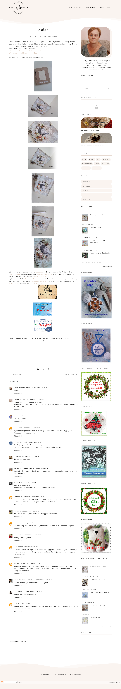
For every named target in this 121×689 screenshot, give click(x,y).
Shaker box (86, 168)
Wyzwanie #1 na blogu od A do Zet (23, 53)
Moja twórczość (18, 686)
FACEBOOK (47, 674)
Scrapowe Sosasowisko (23, 580)
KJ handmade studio (89, 237)
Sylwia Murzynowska (22, 387)
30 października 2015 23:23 (25, 604)
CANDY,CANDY (86, 114)
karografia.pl (113, 686)
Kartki (97, 163)
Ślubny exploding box (98, 567)
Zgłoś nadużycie (88, 632)
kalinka (17, 456)
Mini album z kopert (97, 605)
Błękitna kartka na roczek (99, 592)
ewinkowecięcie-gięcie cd (91, 263)
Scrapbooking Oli (88, 212)
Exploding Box (87, 163)
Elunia (16, 416)
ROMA (16, 547)
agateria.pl (38, 283)
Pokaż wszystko (107, 266)
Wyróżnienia (91, 7)
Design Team (105, 7)
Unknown (17, 428)
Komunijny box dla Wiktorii (100, 215)
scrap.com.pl (14, 283)
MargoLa (17, 563)
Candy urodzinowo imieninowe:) (93, 146)
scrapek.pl (86, 615)
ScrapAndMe (86, 564)
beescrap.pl (40, 272)
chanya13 (17, 535)
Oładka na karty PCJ (97, 579)
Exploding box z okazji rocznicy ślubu (98, 241)
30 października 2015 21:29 (32, 592)
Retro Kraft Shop (88, 602)
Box (98, 159)
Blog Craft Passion (89, 589)
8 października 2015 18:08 (38, 468)
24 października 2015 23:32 (28, 547)
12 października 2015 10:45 (29, 511)
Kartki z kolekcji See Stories (100, 253)
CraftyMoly (87, 181)
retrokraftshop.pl (39, 276)
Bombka (91, 159)
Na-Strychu (87, 186)
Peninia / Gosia (19, 399)
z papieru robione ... (89, 250)
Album (84, 159)
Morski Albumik (95, 227)
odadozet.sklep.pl (30, 279)
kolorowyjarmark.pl (44, 274)
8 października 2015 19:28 (32, 482)
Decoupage (106, 159)
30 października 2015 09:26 (42, 580)
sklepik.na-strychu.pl (40, 281)
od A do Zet (18, 442)
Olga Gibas (18, 592)
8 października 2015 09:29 (29, 456)
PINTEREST (77, 674)
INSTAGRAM (62, 674)
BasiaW (16, 511)
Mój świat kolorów (21, 468)
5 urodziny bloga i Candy (90, 130)
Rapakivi (86, 190)
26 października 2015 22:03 (31, 563)
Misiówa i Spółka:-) (21, 523)
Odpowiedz (18, 393)
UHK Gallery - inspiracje (91, 576)
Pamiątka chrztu (96, 618)
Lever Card (105, 163)
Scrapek (85, 195)
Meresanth (18, 482)
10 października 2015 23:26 (35, 497)
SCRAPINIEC (86, 199)
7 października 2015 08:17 (30, 428)
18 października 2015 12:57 (31, 535)
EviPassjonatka (87, 224)
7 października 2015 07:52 (28, 416)
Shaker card (97, 168)
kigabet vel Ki (19, 497)
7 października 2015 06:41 (40, 387)
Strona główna (76, 7)
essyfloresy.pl (14, 274)
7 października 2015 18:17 (32, 442)
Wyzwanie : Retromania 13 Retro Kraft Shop (26, 51)
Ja (14, 604)
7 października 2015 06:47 (34, 399)
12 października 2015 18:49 (38, 523)
